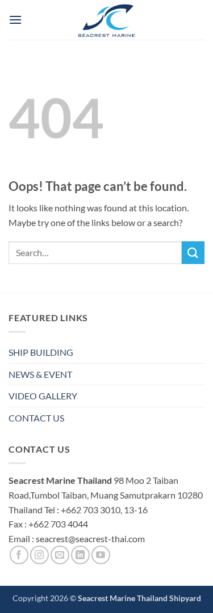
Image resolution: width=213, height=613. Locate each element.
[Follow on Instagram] (39, 555)
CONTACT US (36, 417)
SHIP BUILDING (41, 352)
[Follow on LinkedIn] (80, 555)
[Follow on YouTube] (100, 555)
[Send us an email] (60, 555)
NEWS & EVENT (40, 374)
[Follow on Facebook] (19, 555)
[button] (15, 19)
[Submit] (193, 252)
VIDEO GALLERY (43, 395)
